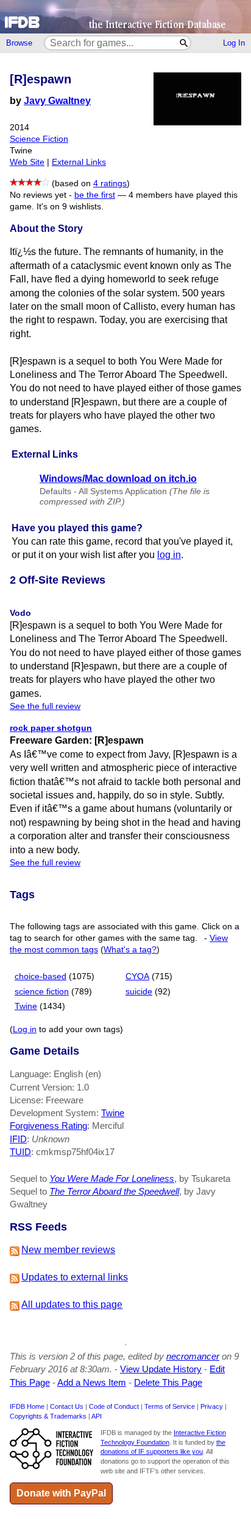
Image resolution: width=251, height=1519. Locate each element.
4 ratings (110, 183)
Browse (19, 42)
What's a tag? (130, 949)
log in (169, 555)
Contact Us (66, 1406)
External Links (79, 162)
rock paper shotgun (51, 728)
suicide (138, 991)
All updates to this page (71, 1304)
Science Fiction (39, 139)
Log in (25, 1029)
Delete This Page (168, 1382)
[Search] (184, 43)
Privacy (211, 1406)
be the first (94, 195)
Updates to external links (74, 1277)
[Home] (125, 16)
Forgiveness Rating (48, 1125)
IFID (18, 1139)
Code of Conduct (114, 1406)
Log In (234, 42)
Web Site (27, 162)
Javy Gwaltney (57, 101)
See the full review (45, 706)
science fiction (42, 991)
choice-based (40, 976)
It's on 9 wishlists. (70, 206)
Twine (26, 1006)
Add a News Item (91, 1382)
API (96, 1416)
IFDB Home (27, 1406)
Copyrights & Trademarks (48, 1416)
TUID (20, 1152)
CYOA (137, 976)
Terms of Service (169, 1406)
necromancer (192, 1356)
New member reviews (68, 1250)
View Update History (161, 1369)
